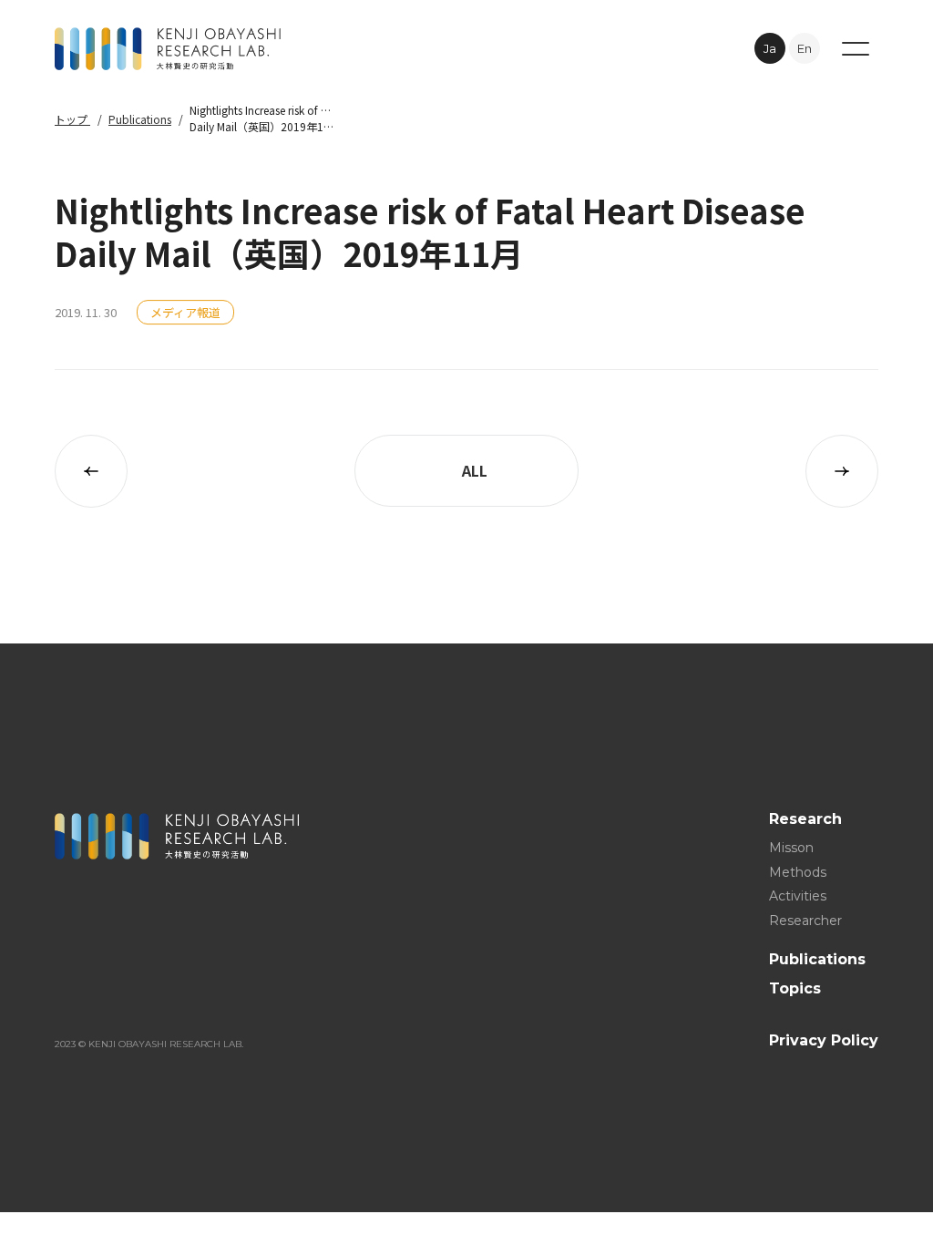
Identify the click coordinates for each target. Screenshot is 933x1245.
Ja (770, 48)
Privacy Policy (823, 1039)
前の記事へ (91, 471)
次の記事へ (841, 471)
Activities (797, 896)
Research (805, 819)
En (804, 48)
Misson (791, 847)
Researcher (805, 919)
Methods (797, 871)
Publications (139, 119)
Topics (795, 988)
